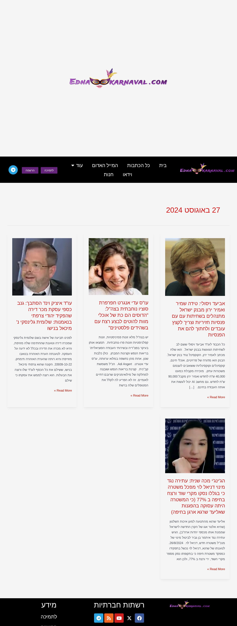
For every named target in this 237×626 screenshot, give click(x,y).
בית (163, 165)
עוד (79, 165)
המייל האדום (105, 165)
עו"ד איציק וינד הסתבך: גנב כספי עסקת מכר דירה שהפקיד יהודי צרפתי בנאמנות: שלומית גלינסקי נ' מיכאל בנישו (44, 315)
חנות (109, 174)
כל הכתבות (138, 165)
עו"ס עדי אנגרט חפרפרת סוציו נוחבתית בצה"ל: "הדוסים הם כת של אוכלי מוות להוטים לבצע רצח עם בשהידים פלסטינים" (121, 315)
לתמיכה (49, 617)
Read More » (216, 397)
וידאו (127, 174)
